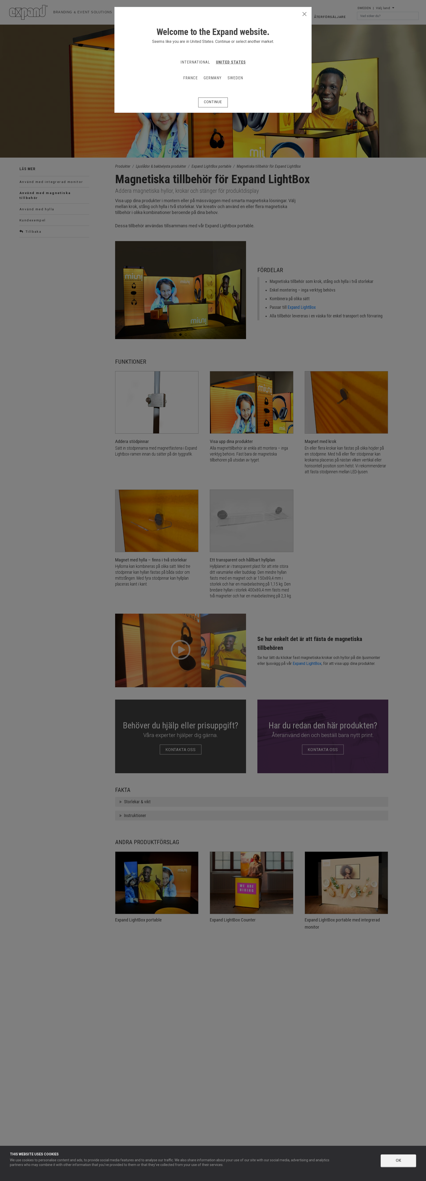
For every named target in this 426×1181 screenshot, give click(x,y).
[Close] (304, 14)
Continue (213, 102)
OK (398, 1160)
